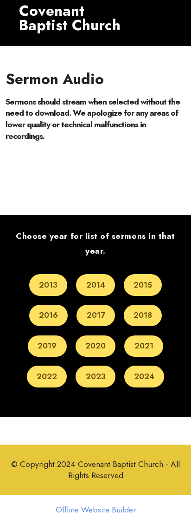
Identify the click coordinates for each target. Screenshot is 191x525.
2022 (47, 376)
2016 (48, 315)
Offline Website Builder (96, 510)
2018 (143, 315)
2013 (48, 284)
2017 (96, 315)
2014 (95, 284)
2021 (143, 345)
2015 (143, 284)
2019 (47, 345)
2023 (96, 376)
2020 (95, 345)
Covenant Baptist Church (70, 18)
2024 (144, 376)
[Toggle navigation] (20, 37)
